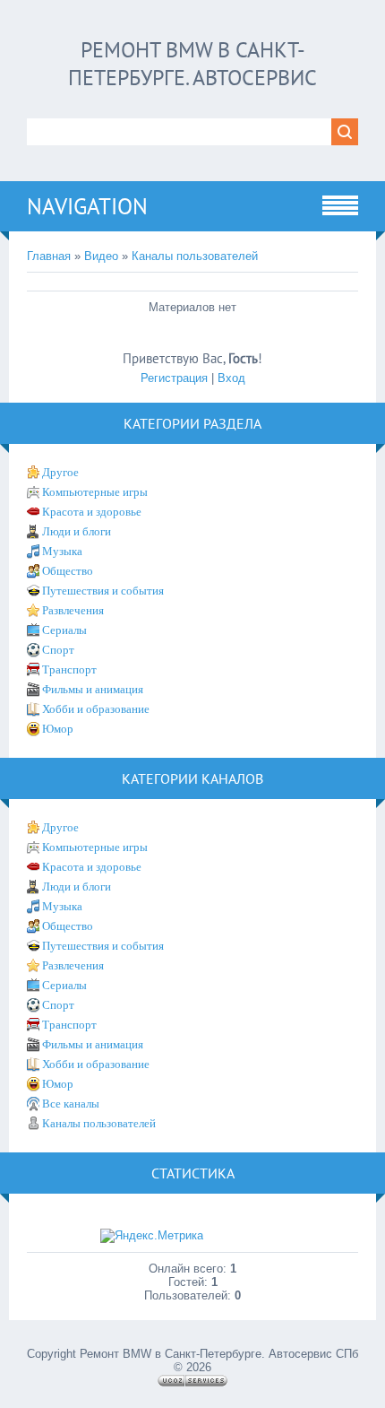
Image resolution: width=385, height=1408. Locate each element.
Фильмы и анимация (92, 689)
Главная (49, 256)
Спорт (58, 649)
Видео (101, 256)
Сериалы (64, 630)
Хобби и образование (96, 709)
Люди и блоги (76, 531)
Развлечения (73, 610)
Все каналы (70, 1103)
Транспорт (69, 669)
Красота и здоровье (91, 511)
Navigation (87, 206)
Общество (67, 571)
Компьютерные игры (95, 492)
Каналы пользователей (195, 256)
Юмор (57, 728)
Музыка (62, 551)
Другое (60, 472)
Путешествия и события (103, 590)
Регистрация (174, 378)
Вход (231, 378)
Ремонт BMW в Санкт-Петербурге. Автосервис (192, 63)
